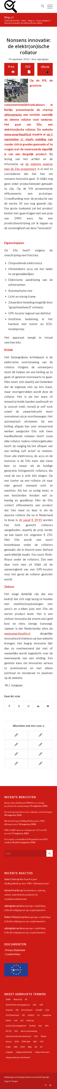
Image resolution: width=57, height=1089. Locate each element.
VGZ (42, 1041)
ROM (17, 1041)
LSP (21, 1020)
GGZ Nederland (12, 1015)
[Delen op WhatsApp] (28, 706)
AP (26, 999)
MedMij (32, 1026)
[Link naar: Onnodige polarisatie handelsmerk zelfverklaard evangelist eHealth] (16, 735)
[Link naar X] (45, 1085)
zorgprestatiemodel (24, 1052)
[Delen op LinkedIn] (38, 706)
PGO (36, 1036)
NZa (16, 1031)
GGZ (47, 1010)
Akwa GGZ (17, 999)
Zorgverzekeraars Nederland (18, 1057)
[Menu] (48, 6)
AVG (34, 1005)
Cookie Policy (12, 954)
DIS (17, 1010)
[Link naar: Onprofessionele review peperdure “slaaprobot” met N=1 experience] (16, 744)
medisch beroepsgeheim (16, 1026)
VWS (15, 1047)
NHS (46, 1026)
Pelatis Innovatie (32, 1077)
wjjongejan (43, 59)
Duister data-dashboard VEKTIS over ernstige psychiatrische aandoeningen (24, 804)
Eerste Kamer (27, 1010)
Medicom (30, 1020)
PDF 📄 (28, 69)
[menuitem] (41, 6)
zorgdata (9, 1052)
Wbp (30, 1047)
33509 (8, 999)
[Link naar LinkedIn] (50, 1085)
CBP (41, 1005)
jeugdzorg (47, 1015)
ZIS (36, 1047)
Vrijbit (8, 1047)
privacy (9, 1041)
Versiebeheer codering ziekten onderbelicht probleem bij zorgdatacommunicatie (25, 894)
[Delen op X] (19, 706)
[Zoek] (41, 6)
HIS (23, 1015)
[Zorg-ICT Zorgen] (23, 6)
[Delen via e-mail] (48, 706)
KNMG (8, 1020)
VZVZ (22, 1047)
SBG (35, 1041)
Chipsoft (9, 1010)
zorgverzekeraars (42, 1052)
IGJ (38, 1015)
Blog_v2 (9, 17)
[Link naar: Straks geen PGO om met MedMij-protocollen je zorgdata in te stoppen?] (40, 744)
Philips (43, 1036)
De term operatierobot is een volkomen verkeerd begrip (28, 811)
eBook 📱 (45, 69)
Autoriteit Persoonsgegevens (18, 1005)
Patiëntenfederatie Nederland (18, 1036)
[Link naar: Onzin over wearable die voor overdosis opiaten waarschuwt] (16, 763)
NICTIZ (8, 1031)
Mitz (40, 1026)
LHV (15, 1020)
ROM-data (26, 1041)
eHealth (39, 1010)
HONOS (31, 1015)
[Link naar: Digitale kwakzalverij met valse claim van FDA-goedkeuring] (40, 763)
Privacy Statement (15, 949)
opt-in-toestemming (29, 1031)
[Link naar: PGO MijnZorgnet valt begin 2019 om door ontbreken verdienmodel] (16, 754)
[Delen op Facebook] (9, 706)
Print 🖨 (11, 69)
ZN (41, 1047)
